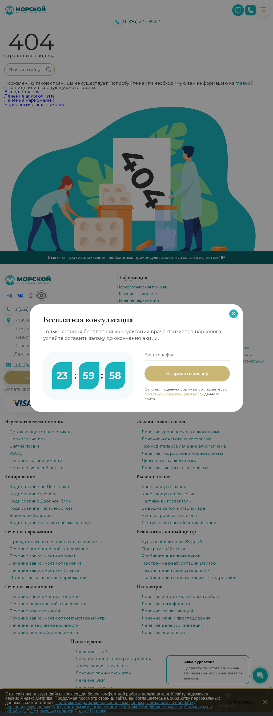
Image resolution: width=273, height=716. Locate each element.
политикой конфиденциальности (174, 394)
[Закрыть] (233, 313)
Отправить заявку (187, 373)
